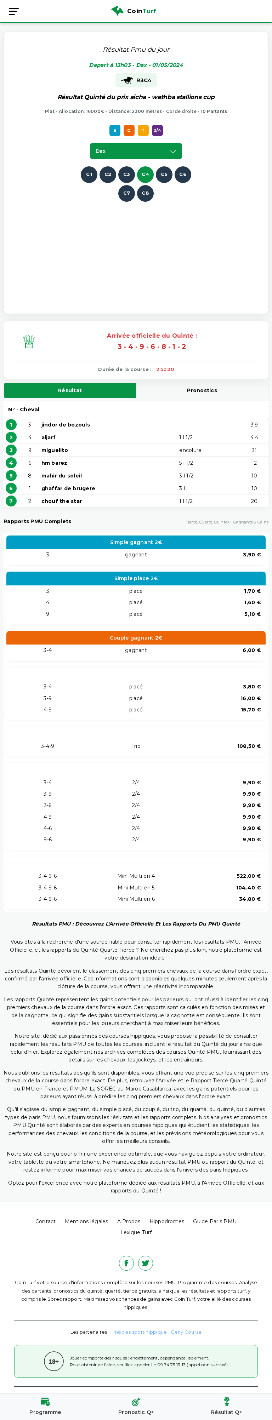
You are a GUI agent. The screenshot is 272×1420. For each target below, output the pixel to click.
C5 (164, 174)
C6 (183, 174)
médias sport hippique (140, 1332)
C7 (126, 193)
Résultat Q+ (226, 1412)
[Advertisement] (143, 251)
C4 (145, 174)
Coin (141, 11)
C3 (126, 174)
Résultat (70, 390)
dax (101, 151)
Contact (45, 1221)
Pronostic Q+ (136, 1412)
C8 (145, 193)
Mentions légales (86, 1221)
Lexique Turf (136, 1232)
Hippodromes (167, 1221)
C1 (89, 174)
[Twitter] (145, 1263)
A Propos (129, 1221)
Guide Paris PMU (215, 1221)
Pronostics (202, 390)
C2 (108, 174)
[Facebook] (126, 1263)
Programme (45, 1412)
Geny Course (186, 1332)
